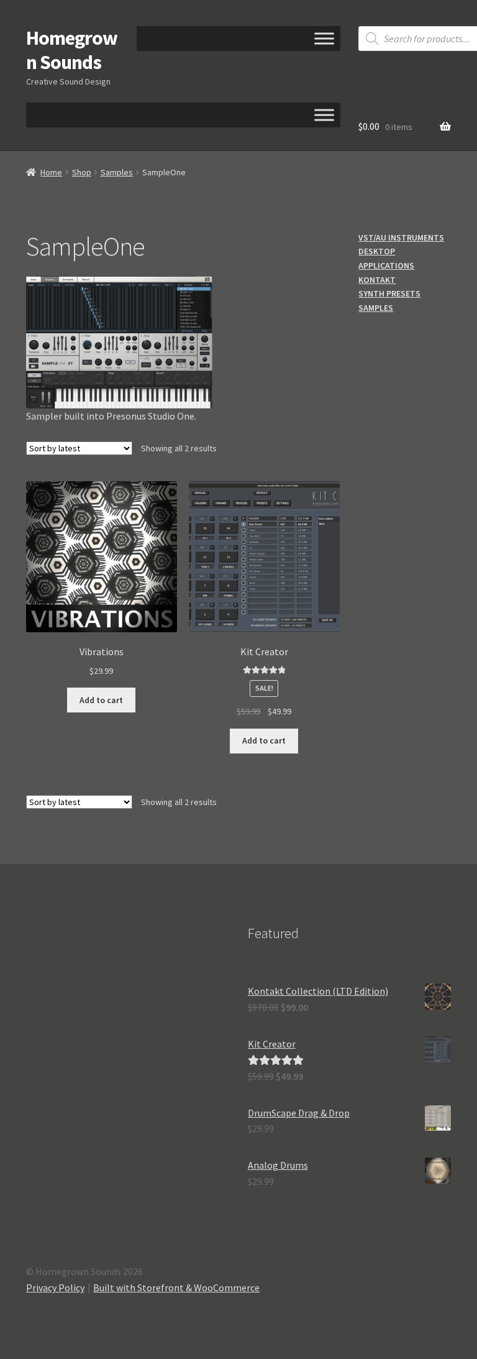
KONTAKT (377, 279)
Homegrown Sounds (71, 50)
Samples (117, 172)
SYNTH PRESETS (389, 293)
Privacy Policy (55, 1287)
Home (51, 172)
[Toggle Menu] (324, 38)
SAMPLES (375, 307)
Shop (81, 172)
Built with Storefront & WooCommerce (176, 1287)
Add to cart (101, 700)
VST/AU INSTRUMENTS (401, 237)
